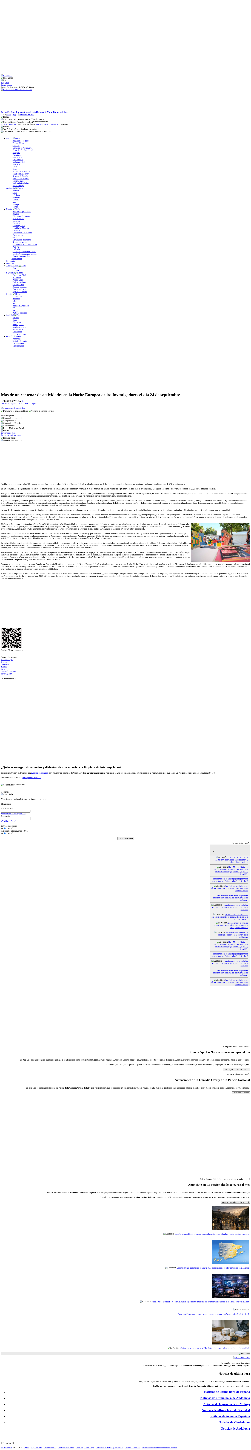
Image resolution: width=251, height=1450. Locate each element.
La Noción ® (6, 1448)
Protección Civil (19, 275)
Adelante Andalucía (21, 306)
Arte (14, 268)
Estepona (16, 152)
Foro (9, 114)
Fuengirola (17, 155)
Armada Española (20, 287)
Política (9, 294)
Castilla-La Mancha (21, 228)
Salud (15, 320)
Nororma (16, 169)
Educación (17, 322)
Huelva (16, 200)
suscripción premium (39, 773)
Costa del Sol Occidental (23, 150)
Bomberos (17, 277)
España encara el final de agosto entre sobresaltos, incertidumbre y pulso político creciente (231, 859)
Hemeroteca (65, 124)
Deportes (10, 263)
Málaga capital (19, 162)
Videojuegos (18, 329)
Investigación (18, 324)
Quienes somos (50, 1448)
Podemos (16, 299)
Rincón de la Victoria (21, 171)
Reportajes (17, 339)
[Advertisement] (79, 19)
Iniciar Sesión (6, 85)
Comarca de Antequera (22, 148)
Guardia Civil (18, 284)
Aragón (16, 214)
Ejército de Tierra (20, 291)
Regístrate (5, 82)
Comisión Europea (8, 671)
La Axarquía (18, 160)
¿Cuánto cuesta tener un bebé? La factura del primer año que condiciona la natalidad (230, 907)
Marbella (16, 164)
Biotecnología (7, 659)
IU (14, 303)
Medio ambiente (19, 327)
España (9, 209)
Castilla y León (19, 226)
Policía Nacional (19, 282)
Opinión (10, 336)
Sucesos (16, 317)
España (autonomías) (21, 256)
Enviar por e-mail (8, 433)
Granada (16, 197)
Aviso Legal (89, 1448)
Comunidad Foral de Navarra (25, 244)
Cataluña (16, 230)
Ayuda (26, 1448)
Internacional (17, 259)
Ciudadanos (17, 296)
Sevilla (15, 207)
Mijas (15, 167)
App (14, 114)
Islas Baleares (18, 218)
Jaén (14, 202)
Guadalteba (17, 157)
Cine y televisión (19, 334)
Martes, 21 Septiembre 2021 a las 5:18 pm (18, 403)
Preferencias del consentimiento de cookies (159, 1448)
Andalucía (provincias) (22, 211)
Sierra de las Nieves (21, 178)
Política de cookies (132, 1448)
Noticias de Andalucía (235, 1428)
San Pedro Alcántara (26, 124)
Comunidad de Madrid (22, 240)
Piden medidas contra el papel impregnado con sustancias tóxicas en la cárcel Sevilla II (230, 880)
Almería (16, 190)
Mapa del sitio (36, 1448)
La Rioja (16, 249)
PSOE (15, 310)
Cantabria (17, 223)
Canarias (16, 221)
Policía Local (18, 280)
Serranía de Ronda (20, 176)
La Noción (5, 112)
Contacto (79, 1448)
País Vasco (17, 247)
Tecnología (17, 332)
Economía (10, 261)
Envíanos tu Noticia (66, 1448)
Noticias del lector (20, 341)
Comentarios (19, 408)
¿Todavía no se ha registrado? (13, 814)
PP (14, 308)
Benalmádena (18, 143)
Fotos (38, 124)
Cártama (16, 145)
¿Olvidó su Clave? (8, 821)
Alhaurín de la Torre (21, 141)
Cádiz (15, 193)
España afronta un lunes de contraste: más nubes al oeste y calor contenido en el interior (233, 934)
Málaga (9, 138)
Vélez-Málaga (18, 185)
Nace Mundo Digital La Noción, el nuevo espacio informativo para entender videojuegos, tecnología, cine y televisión (230, 870)
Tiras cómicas (18, 346)
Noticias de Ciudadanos (234, 1422)
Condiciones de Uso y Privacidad (109, 1448)
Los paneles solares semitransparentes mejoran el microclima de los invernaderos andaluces (230, 897)
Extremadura (18, 235)
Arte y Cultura (12, 266)
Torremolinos (18, 181)
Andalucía (10, 188)
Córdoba (16, 195)
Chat (4, 114)
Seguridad (10, 273)
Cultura (16, 270)
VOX (15, 301)
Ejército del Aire (19, 289)
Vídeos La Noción (8, 124)
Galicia (15, 237)
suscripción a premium (31, 777)
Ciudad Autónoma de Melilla (24, 254)
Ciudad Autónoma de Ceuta (24, 251)
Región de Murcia (20, 242)
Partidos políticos (20, 313)
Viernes (4, 667)
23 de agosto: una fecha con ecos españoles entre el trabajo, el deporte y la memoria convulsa (229, 916)
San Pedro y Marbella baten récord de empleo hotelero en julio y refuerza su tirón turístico (229, 888)
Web (3, 669)
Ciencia (4, 662)
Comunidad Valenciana (22, 233)
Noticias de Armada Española (230, 1416)
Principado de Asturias (22, 216)
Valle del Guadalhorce (22, 183)
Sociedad (10, 315)
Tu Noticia (53, 124)
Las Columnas (18, 343)
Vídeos (45, 124)
